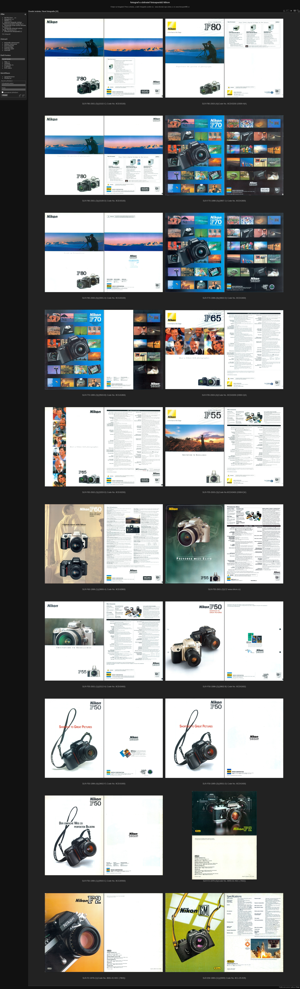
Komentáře (7, 65)
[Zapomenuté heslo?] (23, 95)
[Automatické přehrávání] (291, 10)
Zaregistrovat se (9, 76)
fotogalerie (7, 19)
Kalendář (7, 50)
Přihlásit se (7, 78)
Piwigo (298, 987)
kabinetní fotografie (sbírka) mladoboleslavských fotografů (12, 23)
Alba (2, 14)
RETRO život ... (9, 17)
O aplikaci (7, 66)
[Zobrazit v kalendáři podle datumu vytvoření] (298, 10)
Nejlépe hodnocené (10, 44)
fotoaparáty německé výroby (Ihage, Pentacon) (12, 29)
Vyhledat (7, 63)
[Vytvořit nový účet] (19, 95)
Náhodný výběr (9, 48)
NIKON (6, 21)
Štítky (6, 62)
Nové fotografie (9, 45)
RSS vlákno (8, 68)
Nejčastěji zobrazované (11, 42)
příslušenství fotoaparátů (12, 31)
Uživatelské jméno (7, 83)
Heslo (4, 88)
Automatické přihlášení (10, 92)
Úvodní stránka (34, 11)
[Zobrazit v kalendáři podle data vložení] (294, 10)
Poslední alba (8, 47)
